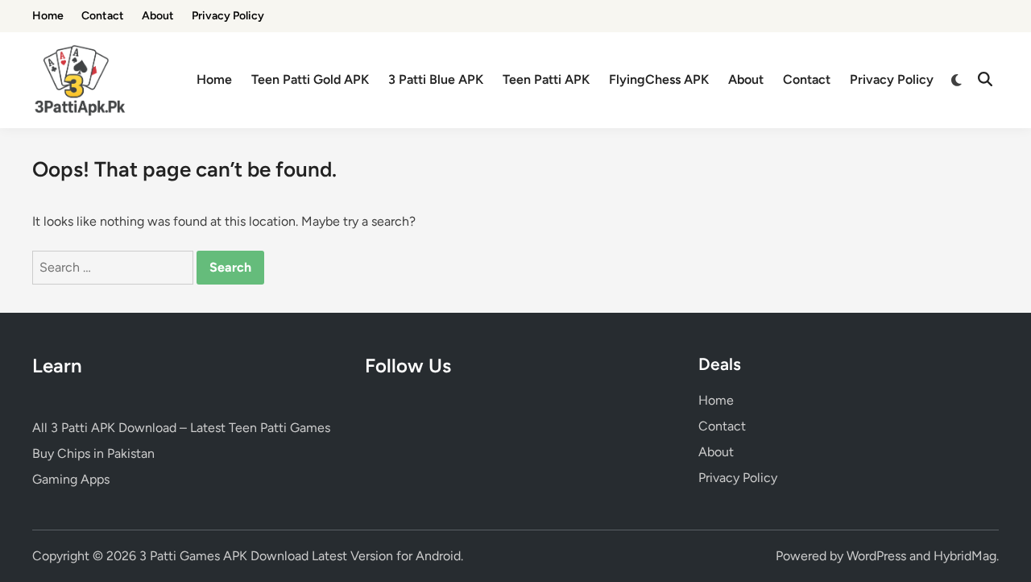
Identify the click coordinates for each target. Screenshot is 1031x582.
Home (48, 16)
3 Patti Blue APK (435, 79)
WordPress (876, 555)
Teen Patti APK (546, 79)
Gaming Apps (71, 479)
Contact (102, 16)
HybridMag (965, 555)
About (158, 16)
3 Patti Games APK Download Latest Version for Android (300, 555)
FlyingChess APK (659, 79)
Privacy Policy (228, 16)
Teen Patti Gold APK (310, 79)
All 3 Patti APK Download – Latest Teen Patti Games (181, 427)
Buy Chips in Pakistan (93, 453)
